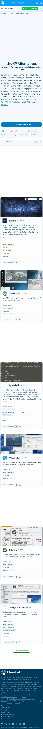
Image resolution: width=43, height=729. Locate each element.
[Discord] (2, 724)
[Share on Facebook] (3, 131)
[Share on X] (7, 131)
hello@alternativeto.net (9, 697)
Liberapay (10, 703)
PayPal (17, 703)
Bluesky (18, 699)
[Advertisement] (21, 36)
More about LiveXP (20, 124)
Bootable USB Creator (9, 630)
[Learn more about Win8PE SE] (4, 458)
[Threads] (17, 724)
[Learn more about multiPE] (4, 550)
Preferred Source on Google (10, 719)
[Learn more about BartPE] (4, 220)
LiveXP (4, 75)
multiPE (4, 104)
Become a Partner (7, 716)
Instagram (31, 699)
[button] (21, 220)
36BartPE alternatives (8, 237)
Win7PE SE (6, 102)
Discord (24, 697)
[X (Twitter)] (6, 724)
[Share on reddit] (12, 131)
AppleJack (16, 102)
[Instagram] (20, 724)
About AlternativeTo (7, 714)
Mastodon (12, 699)
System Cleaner (7, 415)
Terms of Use (5, 708)
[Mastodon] (9, 724)
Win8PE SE (27, 102)
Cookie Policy (5, 712)
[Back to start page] (3, 3)
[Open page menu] (41, 3)
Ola (15, 682)
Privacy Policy (5, 710)
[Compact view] (37, 142)
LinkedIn (4, 701)
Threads (24, 699)
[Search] (36, 3)
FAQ (2, 705)
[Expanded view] (35, 142)
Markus (21, 682)
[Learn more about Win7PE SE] (4, 293)
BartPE (31, 96)
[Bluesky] (13, 724)
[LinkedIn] (24, 724)
